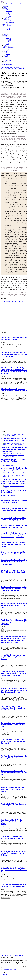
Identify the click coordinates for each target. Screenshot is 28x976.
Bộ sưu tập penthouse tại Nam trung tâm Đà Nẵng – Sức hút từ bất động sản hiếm (13, 853)
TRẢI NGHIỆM (7, 25)
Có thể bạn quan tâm (7, 564)
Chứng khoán (9, 11)
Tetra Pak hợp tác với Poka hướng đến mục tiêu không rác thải (14, 338)
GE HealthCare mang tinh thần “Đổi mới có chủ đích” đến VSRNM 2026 (13, 885)
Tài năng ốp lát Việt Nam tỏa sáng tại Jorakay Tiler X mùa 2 (13, 805)
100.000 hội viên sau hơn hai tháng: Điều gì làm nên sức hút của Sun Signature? (13, 789)
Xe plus (7, 17)
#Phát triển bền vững (18, 301)
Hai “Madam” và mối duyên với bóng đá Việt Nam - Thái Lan (14, 460)
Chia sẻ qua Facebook (5, 67)
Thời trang (8, 28)
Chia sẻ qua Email (22, 68)
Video (7, 59)
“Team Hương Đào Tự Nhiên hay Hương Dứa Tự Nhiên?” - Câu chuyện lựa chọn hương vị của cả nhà (14, 673)
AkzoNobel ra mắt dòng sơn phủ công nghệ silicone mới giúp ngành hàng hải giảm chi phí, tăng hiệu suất (14, 690)
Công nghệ (8, 16)
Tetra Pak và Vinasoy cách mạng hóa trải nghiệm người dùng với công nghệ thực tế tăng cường (14, 354)
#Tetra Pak (3, 301)
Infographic (8, 57)
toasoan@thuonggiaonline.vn (10, 969)
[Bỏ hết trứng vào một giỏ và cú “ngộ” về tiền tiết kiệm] (14, 487)
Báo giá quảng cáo (5, 974)
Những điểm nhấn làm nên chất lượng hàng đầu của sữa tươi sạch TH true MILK (14, 605)
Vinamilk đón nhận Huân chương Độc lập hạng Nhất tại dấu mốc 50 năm (14, 560)
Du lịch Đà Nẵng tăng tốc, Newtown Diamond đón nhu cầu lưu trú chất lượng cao (13, 724)
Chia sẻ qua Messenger (15, 67)
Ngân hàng (8, 9)
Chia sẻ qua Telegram (8, 68)
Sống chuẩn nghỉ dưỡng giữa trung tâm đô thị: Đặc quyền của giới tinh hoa (13, 572)
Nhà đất (7, 13)
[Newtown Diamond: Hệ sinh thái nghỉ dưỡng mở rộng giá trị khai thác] (14, 465)
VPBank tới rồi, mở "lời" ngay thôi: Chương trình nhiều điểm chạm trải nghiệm (13, 544)
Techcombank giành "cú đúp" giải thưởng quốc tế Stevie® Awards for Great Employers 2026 (13, 708)
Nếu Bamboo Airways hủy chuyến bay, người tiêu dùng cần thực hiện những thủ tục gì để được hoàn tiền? (14, 588)
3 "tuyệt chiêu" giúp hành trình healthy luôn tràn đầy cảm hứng (12, 837)
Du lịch (7, 27)
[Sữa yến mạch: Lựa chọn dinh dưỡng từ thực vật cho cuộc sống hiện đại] (14, 435)
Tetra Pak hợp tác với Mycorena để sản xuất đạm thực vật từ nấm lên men (14, 390)
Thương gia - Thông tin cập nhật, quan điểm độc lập (12, 3)
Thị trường (8, 14)
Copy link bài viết (4, 69)
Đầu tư (7, 12)
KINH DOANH (6, 8)
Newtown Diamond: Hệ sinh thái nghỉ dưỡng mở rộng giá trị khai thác (14, 469)
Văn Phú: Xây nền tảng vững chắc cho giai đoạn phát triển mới (14, 757)
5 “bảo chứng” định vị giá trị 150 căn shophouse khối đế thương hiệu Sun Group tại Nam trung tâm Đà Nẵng (13, 481)
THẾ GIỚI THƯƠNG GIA (9, 20)
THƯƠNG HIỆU (7, 19)
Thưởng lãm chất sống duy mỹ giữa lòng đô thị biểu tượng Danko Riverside (13, 657)
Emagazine (8, 60)
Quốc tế (7, 23)
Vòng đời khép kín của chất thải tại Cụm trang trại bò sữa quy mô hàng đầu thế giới (13, 741)
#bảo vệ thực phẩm (9, 301)
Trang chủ (5, 6)
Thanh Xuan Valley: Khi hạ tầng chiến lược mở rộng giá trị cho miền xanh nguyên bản (14, 622)
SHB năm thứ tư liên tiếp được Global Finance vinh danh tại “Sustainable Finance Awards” (14, 449)
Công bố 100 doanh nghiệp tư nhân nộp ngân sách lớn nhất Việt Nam (13, 553)
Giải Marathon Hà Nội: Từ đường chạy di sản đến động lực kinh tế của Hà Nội (13, 822)
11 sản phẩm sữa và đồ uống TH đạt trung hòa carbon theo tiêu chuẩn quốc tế (14, 870)
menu (2, 1)
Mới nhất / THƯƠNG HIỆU (8, 495)
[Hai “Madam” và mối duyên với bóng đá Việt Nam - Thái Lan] (14, 456)
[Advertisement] (14, 316)
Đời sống (8, 29)
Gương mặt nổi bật (10, 22)
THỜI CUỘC (6, 7)
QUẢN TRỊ (6, 18)
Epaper (4, 61)
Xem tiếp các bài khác (5, 897)
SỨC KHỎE (6, 24)
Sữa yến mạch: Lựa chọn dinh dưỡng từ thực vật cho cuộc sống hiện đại (13, 439)
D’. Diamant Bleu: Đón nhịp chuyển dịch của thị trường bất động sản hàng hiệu (14, 772)
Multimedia (5, 56)
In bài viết (15, 68)
